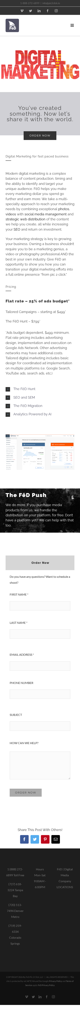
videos (11, 214)
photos (63, 209)
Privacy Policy (55, 981)
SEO (17, 229)
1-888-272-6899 (29, 3)
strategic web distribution (25, 219)
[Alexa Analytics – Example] (40, 436)
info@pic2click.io (51, 3)
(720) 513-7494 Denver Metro (15, 910)
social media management (46, 214)
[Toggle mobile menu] (72, 25)
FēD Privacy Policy (46, 985)
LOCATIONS (65, 887)
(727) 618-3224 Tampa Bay (15, 890)
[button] (40, 389)
